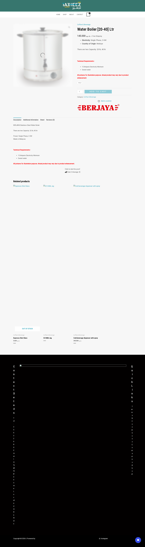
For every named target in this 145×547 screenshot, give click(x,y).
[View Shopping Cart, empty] (88, 14)
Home (58, 14)
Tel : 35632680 (14, 432)
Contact (80, 14)
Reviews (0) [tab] (50, 120)
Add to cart (98, 92)
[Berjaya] (98, 107)
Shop (65, 14)
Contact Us (132, 453)
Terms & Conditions (132, 424)
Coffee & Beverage (83, 25)
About (71, 14)
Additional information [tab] (30, 120)
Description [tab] (17, 120)
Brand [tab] (42, 120)
